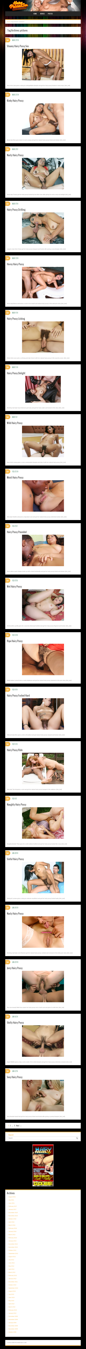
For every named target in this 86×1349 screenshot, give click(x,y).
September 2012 (13, 1253)
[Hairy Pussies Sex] (43, 5)
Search (11, 1135)
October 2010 (12, 1285)
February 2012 (12, 1275)
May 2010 (11, 1300)
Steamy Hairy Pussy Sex (18, 46)
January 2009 (12, 1322)
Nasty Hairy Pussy (15, 155)
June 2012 (11, 1263)
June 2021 (11, 1203)
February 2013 (12, 1238)
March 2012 (11, 1272)
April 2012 (11, 1269)
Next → (19, 1125)
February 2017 (12, 1206)
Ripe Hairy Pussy (15, 641)
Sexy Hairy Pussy (14, 1077)
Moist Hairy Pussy (15, 477)
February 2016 (12, 1228)
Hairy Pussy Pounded (17, 532)
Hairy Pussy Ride (15, 750)
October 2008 (12, 1332)
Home (35, 13)
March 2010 (11, 1307)
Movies (42, 13)
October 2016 (12, 1219)
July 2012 (11, 1260)
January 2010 (12, 1313)
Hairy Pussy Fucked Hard (18, 695)
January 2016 (12, 1231)
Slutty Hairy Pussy (15, 1022)
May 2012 (11, 1266)
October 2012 (12, 1250)
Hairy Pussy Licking (16, 319)
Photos (50, 13)
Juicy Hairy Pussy (15, 968)
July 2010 (11, 1294)
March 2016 (11, 1225)
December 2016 (13, 1212)
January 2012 (12, 1278)
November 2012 (13, 1247)
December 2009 (13, 1316)
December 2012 (13, 1244)
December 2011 (13, 1282)
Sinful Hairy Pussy (15, 859)
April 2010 (11, 1304)
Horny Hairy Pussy (15, 264)
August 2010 (12, 1291)
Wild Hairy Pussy (14, 423)
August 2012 (12, 1256)
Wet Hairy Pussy (14, 586)
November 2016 (13, 1216)
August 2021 (12, 1197)
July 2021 (11, 1200)
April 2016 (11, 1222)
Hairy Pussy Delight (16, 373)
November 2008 (13, 1329)
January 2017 (12, 1209)
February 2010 (12, 1310)
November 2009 (13, 1319)
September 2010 (13, 1288)
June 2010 (11, 1297)
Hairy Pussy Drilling (16, 210)
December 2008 (13, 1326)
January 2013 (12, 1241)
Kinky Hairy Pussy (15, 101)
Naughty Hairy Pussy (16, 804)
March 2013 (11, 1234)
